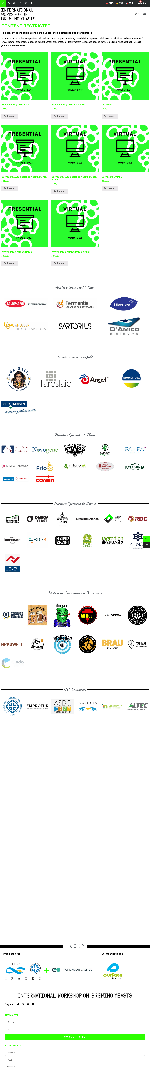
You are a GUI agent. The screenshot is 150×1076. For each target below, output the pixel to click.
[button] (144, 14)
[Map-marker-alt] (31, 3)
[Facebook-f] (3, 3)
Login (136, 14)
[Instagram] (8, 3)
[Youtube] (14, 3)
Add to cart (10, 116)
